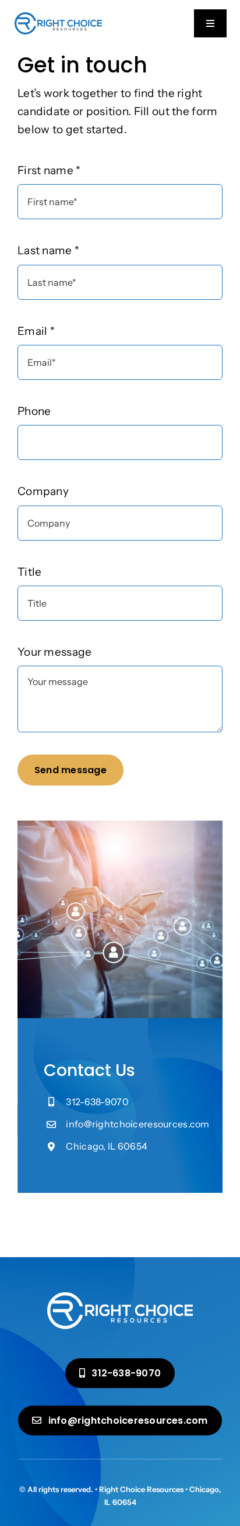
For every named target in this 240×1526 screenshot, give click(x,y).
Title (29, 572)
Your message (54, 652)
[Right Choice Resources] (58, 18)
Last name (48, 250)
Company (43, 491)
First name (48, 170)
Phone (34, 411)
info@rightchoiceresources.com (137, 1124)
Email (36, 331)
